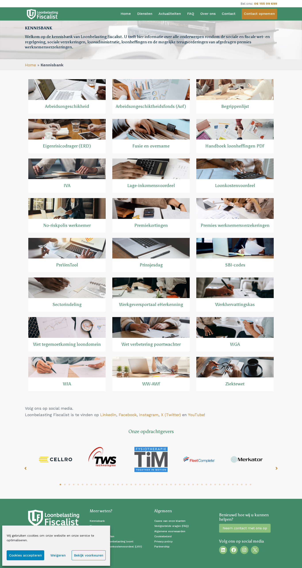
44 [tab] (250, 484)
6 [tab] (82, 484)
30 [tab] (188, 484)
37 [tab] (219, 484)
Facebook (128, 414)
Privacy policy (163, 541)
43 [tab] (246, 484)
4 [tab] (73, 484)
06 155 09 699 (265, 3)
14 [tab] (118, 484)
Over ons (208, 13)
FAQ (190, 13)
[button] (25, 468)
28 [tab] (180, 484)
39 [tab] (228, 484)
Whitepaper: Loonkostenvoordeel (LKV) (116, 546)
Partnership (162, 546)
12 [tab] (109, 484)
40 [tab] (233, 484)
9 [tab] (96, 484)
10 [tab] (100, 484)
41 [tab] (237, 484)
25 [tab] (166, 484)
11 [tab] (104, 484)
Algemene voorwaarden (169, 531)
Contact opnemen (259, 13)
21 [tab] (149, 484)
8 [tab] (91, 484)
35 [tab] (210, 484)
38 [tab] (224, 484)
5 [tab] (78, 484)
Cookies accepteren (25, 555)
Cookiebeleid (163, 536)
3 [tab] (69, 484)
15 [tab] (122, 484)
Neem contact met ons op (245, 528)
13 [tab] (113, 484)
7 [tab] (87, 484)
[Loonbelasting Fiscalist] (42, 13)
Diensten (144, 13)
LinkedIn (108, 414)
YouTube (196, 414)
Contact (228, 13)
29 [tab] (184, 484)
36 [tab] (215, 484)
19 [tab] (140, 484)
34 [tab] (206, 484)
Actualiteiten (170, 13)
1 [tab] (60, 484)
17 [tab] (131, 484)
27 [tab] (175, 484)
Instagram (149, 414)
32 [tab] (197, 484)
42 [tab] (241, 484)
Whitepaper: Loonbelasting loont (111, 541)
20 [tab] (144, 484)
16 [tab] (126, 484)
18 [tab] (135, 484)
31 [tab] (193, 484)
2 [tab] (65, 484)
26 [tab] (171, 484)
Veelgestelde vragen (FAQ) (171, 526)
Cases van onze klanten (169, 520)
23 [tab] (157, 484)
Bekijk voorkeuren (88, 555)
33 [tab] (202, 484)
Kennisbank (97, 520)
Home (125, 13)
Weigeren (58, 555)
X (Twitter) (171, 414)
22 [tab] (153, 484)
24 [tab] (162, 484)
